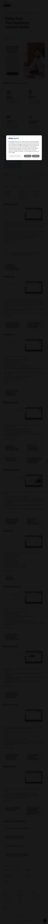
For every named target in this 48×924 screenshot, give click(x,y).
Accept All (35, 156)
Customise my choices (15, 156)
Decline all (27, 156)
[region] (24, 147)
